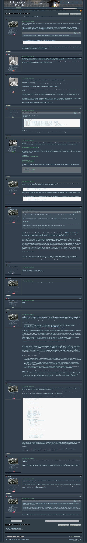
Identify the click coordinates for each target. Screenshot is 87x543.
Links (46, 8)
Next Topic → (79, 522)
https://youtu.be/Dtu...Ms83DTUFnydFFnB (30, 147)
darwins (9, 54)
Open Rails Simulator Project (51, 10)
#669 (80, 278)
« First (12, 13)
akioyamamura (11, 137)
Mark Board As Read (25, 539)
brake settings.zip (27, 169)
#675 (80, 496)
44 (18, 13)
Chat (42, 8)
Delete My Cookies (18, 539)
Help (79, 1)
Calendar (32, 8)
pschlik (9, 179)
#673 (80, 456)
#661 (80, 19)
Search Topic (8, 521)
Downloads (38, 8)
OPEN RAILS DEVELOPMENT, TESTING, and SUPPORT (34, 10)
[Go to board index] (33, 3)
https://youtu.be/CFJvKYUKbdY (28, 161)
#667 (80, 207)
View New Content (76, 10)
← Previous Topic (64, 522)
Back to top (8, 51)
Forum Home (12, 539)
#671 (80, 312)
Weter (9, 108)
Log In (65, 1)
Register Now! (72, 1)
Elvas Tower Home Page (10, 8)
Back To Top (8, 539)
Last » (28, 13)
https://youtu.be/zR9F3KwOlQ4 (28, 160)
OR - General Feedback (62, 10)
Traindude (10, 19)
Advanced (80, 8)
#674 (80, 476)
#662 (80, 54)
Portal (28, 8)
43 (16, 13)
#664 (80, 108)
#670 (80, 298)
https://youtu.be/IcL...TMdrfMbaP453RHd (30, 156)
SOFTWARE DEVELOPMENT (16, 10)
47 (24, 13)
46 (22, 13)
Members (24, 8)
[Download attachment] (23, 169)
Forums (18, 8)
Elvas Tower (8, 10)
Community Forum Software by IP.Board (74, 539)
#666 (80, 179)
